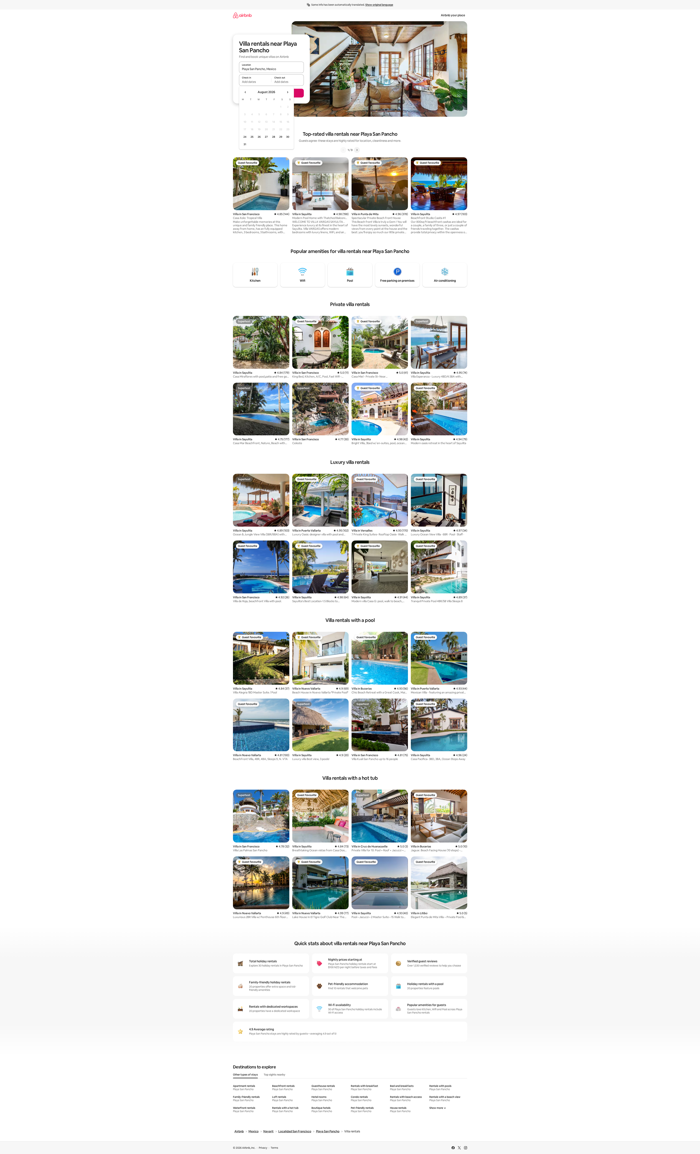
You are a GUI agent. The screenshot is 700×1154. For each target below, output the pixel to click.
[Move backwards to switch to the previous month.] (245, 92)
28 (273, 136)
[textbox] (255, 82)
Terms (274, 1147)
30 (287, 136)
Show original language (379, 4)
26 (259, 136)
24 (244, 136)
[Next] (357, 150)
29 (280, 136)
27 (266, 136)
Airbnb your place (453, 15)
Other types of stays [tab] (245, 1074)
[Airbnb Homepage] (242, 15)
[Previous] (343, 150)
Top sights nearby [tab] (274, 1074)
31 (245, 144)
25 (252, 136)
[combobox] (271, 69)
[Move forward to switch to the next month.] (287, 92)
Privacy (263, 1147)
